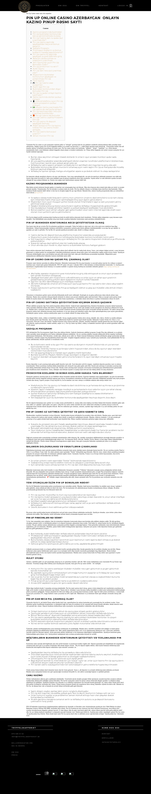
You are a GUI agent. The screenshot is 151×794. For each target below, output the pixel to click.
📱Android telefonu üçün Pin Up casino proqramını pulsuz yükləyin (48, 103)
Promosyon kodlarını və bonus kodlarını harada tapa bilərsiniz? (48, 51)
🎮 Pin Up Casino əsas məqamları (43, 84)
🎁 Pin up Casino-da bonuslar (46, 115)
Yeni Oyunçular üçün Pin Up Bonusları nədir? (46, 64)
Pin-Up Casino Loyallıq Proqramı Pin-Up (48, 118)
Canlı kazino (38, 81)
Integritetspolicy (111, 742)
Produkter (42, 6)
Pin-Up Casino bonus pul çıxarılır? (44, 133)
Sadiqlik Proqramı (41, 48)
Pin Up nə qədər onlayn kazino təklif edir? (47, 94)
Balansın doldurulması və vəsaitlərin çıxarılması (44, 59)
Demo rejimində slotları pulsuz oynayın (47, 98)
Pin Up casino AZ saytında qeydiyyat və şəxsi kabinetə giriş (47, 55)
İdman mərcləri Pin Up (43, 136)
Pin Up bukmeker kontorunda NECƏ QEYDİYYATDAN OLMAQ (47, 35)
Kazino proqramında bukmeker (47, 32)
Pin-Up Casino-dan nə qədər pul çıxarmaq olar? (48, 39)
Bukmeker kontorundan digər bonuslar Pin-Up (47, 90)
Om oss (62, 6)
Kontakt (103, 6)
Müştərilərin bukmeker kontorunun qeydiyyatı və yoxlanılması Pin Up (44, 77)
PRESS (15, 755)
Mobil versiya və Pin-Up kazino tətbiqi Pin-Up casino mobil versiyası (47, 128)
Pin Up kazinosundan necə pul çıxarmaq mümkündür (47, 112)
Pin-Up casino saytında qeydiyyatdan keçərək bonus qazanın (46, 44)
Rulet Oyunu (38, 69)
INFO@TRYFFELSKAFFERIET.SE (26, 736)
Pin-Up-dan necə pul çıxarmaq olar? (47, 72)
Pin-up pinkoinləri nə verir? (45, 67)
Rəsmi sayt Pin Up (41, 87)
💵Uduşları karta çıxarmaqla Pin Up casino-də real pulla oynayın (47, 108)
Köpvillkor (108, 738)
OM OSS (15, 752)
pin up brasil (39, 192)
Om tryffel (83, 6)
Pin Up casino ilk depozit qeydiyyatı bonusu (44, 123)
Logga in (122, 6)
